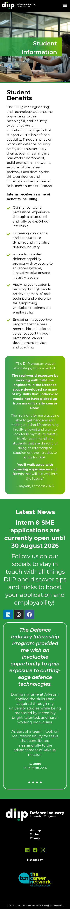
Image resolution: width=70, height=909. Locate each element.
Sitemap (35, 830)
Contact (35, 834)
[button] (65, 5)
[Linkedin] (8, 614)
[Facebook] (29, 614)
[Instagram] (19, 614)
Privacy (35, 837)
